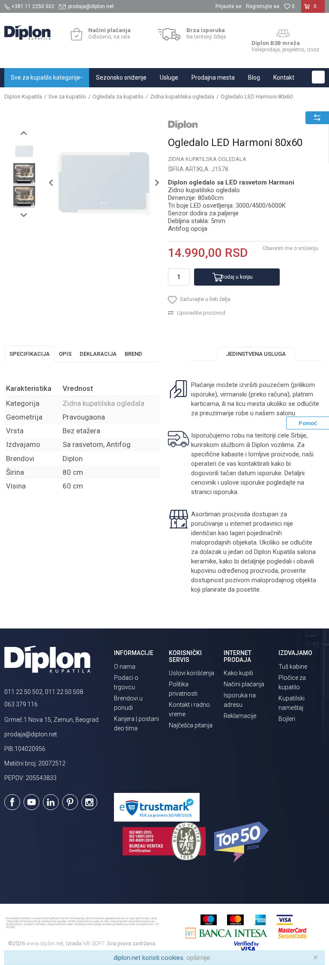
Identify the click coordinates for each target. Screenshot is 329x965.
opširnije (198, 958)
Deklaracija (98, 354)
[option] (24, 151)
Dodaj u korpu (237, 277)
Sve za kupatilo (67, 96)
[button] (318, 77)
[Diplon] (183, 124)
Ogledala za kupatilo (118, 96)
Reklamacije (240, 715)
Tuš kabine (292, 666)
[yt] (31, 802)
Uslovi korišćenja (191, 673)
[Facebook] (12, 802)
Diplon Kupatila (23, 96)
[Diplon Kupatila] (27, 32)
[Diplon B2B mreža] (283, 33)
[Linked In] (51, 802)
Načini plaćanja (244, 684)
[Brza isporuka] (169, 34)
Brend (133, 354)
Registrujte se (262, 6)
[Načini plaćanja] (76, 34)
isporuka (225, 492)
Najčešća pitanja (190, 725)
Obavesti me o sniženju (290, 248)
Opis (65, 354)
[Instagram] (89, 802)
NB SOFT (94, 943)
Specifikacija (29, 354)
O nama (124, 666)
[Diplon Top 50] (242, 842)
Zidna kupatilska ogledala (182, 96)
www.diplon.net (44, 943)
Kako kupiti (238, 673)
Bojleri (286, 718)
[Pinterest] (70, 802)
